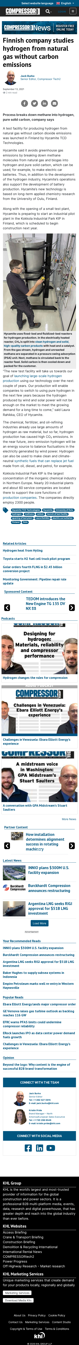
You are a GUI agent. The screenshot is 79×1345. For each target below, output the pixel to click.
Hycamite (48, 510)
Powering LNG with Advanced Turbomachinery (49, 603)
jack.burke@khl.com (48, 1103)
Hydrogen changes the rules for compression (35, 677)
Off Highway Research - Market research (34, 1266)
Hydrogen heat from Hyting (23, 550)
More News (69, 819)
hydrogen (17, 514)
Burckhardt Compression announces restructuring (38, 955)
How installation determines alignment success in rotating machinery (45, 842)
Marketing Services (17, 1292)
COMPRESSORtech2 (18, 1257)
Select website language (37, 3)
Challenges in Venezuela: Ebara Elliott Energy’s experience (36, 741)
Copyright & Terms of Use (26, 1328)
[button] (72, 607)
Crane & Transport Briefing (23, 1237)
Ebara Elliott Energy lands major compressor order (39, 1004)
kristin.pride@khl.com (48, 1123)
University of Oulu (64, 510)
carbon (40, 514)
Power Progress (15, 1261)
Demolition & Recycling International (30, 1247)
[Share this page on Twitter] (34, 103)
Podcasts (8, 618)
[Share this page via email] (54, 103)
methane (29, 514)
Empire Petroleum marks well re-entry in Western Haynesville (38, 985)
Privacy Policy (37, 1315)
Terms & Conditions (57, 1328)
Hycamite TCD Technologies (26, 510)
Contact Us (15, 1322)
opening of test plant (22, 518)
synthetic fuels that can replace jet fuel (44, 461)
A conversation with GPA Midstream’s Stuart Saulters (35, 807)
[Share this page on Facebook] (24, 103)
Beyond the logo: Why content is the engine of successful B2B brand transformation (36, 1066)
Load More (39, 923)
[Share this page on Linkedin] (44, 103)
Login (62, 11)
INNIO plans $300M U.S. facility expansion (33, 948)
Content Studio (61, 1322)
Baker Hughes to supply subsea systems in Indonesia (33, 974)
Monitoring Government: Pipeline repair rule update (34, 581)
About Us (19, 1315)
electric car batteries (62, 518)
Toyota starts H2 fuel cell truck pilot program (36, 558)
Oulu (25, 522)
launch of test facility (57, 514)
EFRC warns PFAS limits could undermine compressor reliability (32, 1024)
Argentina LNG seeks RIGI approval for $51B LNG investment (38, 963)
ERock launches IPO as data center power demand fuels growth (39, 1035)
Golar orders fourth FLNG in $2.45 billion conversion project (32, 569)
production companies (20, 498)
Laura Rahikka (42, 518)
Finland (16, 522)
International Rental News (22, 1252)
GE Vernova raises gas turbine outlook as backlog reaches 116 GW (38, 1013)
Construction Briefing (19, 1242)
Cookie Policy (56, 1315)
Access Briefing (14, 1232)
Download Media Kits (18, 1300)
